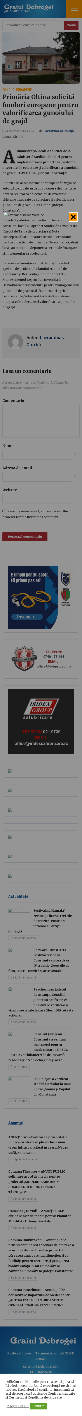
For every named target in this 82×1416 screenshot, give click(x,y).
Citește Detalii (18, 1406)
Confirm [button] (38, 1406)
